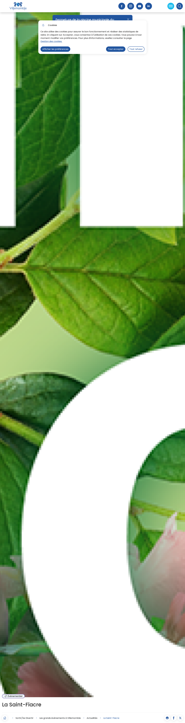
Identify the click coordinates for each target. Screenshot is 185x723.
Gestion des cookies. (51, 41)
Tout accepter (116, 49)
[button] (167, 718)
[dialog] (92, 37)
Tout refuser (136, 49)
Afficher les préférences (55, 49)
